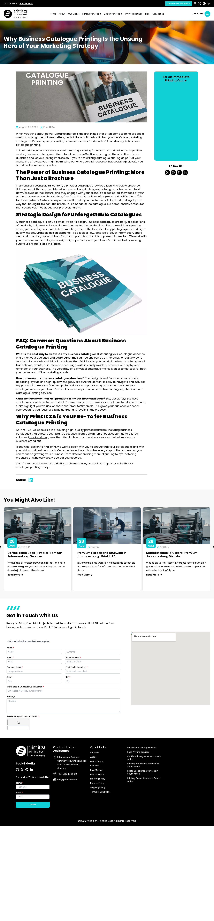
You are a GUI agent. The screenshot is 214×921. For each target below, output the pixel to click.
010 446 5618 (26, 3)
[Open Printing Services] (100, 13)
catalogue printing (28, 145)
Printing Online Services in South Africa (143, 780)
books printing (38, 437)
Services (94, 752)
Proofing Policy (97, 778)
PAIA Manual (96, 770)
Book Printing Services (138, 752)
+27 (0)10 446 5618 (67, 773)
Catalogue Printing (28, 393)
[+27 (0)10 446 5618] (55, 774)
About (93, 756)
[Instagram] (194, 3)
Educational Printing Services (141, 747)
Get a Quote (96, 761)
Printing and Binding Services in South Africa (143, 765)
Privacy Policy (97, 774)
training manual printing (98, 454)
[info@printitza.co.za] (55, 779)
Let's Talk (198, 13)
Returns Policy (97, 783)
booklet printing (113, 433)
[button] (31, 480)
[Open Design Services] (121, 13)
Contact (94, 765)
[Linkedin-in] (208, 3)
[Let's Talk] (207, 14)
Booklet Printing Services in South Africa (144, 758)
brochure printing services (33, 457)
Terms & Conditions (100, 791)
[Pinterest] (204, 3)
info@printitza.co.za (67, 779)
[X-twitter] (199, 3)
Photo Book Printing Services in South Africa (142, 772)
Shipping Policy (97, 787)
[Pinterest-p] (179, 172)
